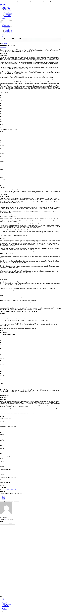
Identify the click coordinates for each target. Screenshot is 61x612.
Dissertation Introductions (8, 13)
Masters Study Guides (7, 16)
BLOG (3, 17)
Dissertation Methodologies (8, 12)
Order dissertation (3, 4)
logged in (5, 519)
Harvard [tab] (3, 497)
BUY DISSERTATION (5, 7)
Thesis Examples (4, 608)
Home (3, 41)
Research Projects (7, 15)
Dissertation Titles (7, 29)
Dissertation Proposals (7, 10)
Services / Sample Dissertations (7, 607)
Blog (3, 599)
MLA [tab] (3, 495)
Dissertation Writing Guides (8, 14)
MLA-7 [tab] (3, 496)
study (2, 43)
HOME (3, 6)
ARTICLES (4, 18)
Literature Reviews (7, 9)
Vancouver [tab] (4, 498)
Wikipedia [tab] (3, 499)
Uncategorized (4, 609)
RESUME (3, 34)
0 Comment (5, 43)
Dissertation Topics (7, 28)
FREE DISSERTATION (6, 8)
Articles (3, 598)
